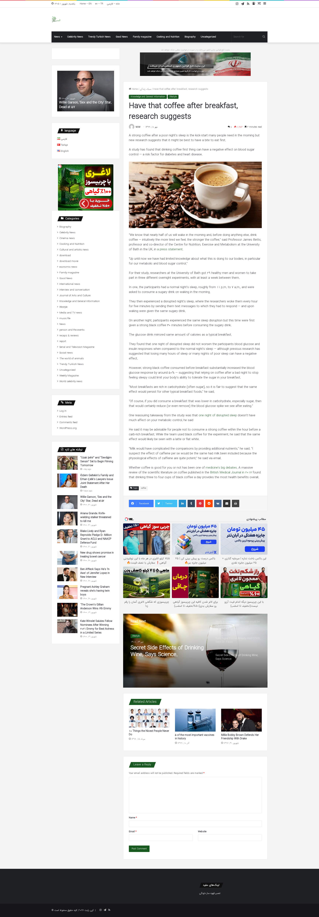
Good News (122, 37)
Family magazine (142, 37)
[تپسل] (60, 166)
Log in (62, 411)
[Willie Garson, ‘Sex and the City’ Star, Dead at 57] (67, 502)
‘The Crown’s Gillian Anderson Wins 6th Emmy (95, 607)
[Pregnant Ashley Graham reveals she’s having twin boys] (67, 592)
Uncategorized (208, 37)
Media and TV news (70, 313)
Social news (66, 353)
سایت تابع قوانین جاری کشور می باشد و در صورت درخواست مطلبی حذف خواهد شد (195, 50)
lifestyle (173, 96)
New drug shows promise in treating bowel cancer (97, 555)
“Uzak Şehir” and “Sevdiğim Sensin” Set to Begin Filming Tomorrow (96, 461)
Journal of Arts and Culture (74, 296)
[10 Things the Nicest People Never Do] (149, 718)
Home (134, 89)
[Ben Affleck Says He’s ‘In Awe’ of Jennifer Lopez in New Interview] (67, 574)
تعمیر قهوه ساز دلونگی (209, 893)
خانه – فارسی (113, 4)
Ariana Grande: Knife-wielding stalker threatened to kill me (85, 105)
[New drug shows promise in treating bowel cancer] (67, 558)
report (62, 341)
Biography (190, 37)
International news (69, 284)
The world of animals (71, 359)
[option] (195, 651)
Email (132, 832)
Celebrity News (75, 37)
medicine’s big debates (221, 467)
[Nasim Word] (56, 19)
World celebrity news (70, 381)
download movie (68, 261)
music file (64, 318)
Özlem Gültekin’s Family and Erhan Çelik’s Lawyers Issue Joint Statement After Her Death (97, 481)
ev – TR (99, 4)
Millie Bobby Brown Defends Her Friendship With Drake (240, 737)
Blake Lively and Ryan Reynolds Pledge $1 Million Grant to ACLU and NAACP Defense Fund (96, 537)
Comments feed (68, 422)
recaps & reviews (69, 336)
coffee (143, 488)
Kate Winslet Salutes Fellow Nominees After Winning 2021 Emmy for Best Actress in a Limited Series (97, 627)
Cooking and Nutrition (168, 37)
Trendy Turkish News (99, 37)
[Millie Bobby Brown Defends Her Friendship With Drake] (241, 720)
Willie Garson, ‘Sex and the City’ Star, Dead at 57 (95, 499)
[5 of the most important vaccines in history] (195, 720)
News (57, 37)
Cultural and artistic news (74, 250)
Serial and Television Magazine (76, 347)
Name (133, 818)
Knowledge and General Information (148, 96)
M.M (138, 127)
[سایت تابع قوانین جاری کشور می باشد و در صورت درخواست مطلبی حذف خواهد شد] (195, 64)
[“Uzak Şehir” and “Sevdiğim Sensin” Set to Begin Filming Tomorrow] (67, 463)
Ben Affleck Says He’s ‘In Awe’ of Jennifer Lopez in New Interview (95, 573)
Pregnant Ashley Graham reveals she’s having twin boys (95, 591)
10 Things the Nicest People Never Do (149, 733)
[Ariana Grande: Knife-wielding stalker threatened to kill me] (67, 518)
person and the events (72, 330)
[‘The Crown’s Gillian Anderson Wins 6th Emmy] (67, 610)
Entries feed (65, 417)
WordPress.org (68, 428)
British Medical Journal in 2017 (231, 472)
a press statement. (169, 249)
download (65, 255)
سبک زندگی (145, 89)
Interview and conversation (74, 290)
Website (202, 832)
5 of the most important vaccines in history (194, 737)
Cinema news (67, 238)
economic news (68, 267)
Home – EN (86, 4)
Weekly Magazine (69, 376)
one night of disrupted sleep (218, 415)
